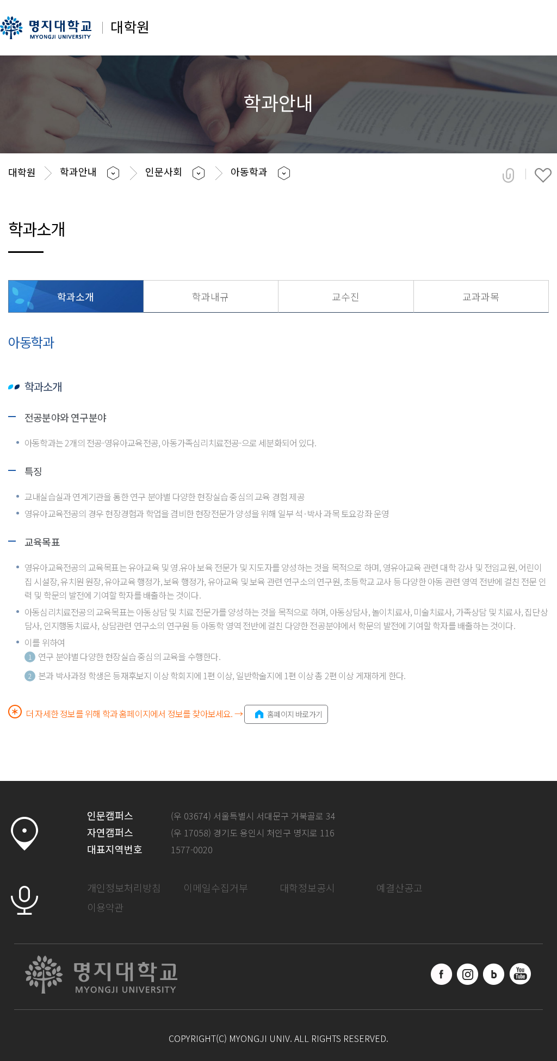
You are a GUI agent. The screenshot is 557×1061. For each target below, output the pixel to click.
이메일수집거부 (215, 887)
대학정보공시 (307, 887)
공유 (508, 175)
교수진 (346, 296)
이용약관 (105, 907)
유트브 (520, 974)
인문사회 (164, 171)
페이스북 (442, 974)
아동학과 (249, 171)
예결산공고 (399, 887)
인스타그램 (468, 974)
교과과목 (480, 296)
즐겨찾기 (543, 175)
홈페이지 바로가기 (294, 714)
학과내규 (210, 296)
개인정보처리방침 (124, 887)
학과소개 (75, 296)
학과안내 (78, 171)
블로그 (494, 974)
